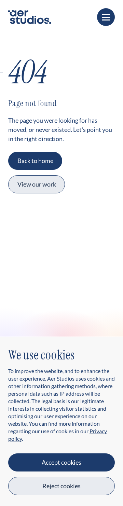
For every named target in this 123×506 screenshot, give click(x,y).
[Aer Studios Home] (29, 16)
